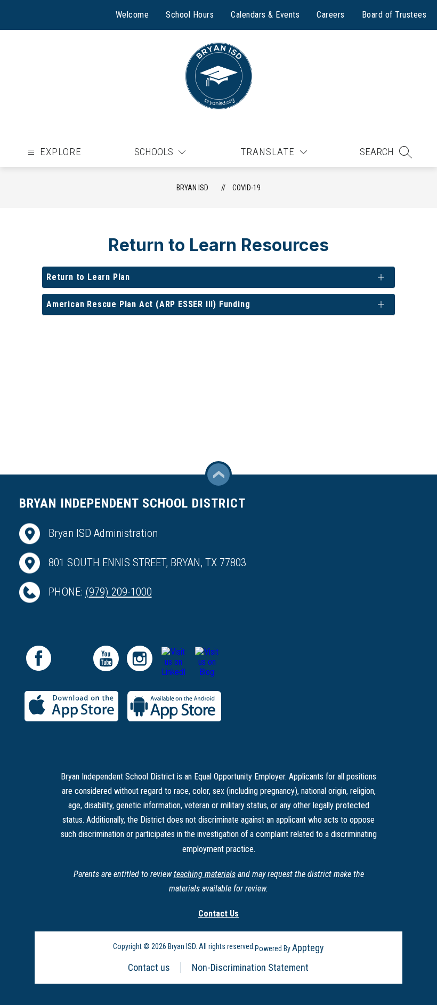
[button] (386, 152)
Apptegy (308, 947)
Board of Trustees (394, 15)
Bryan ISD (192, 187)
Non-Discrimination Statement (250, 967)
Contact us (149, 967)
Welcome (132, 15)
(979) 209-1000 (118, 591)
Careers (331, 15)
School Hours (190, 15)
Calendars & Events (265, 15)
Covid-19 (246, 187)
